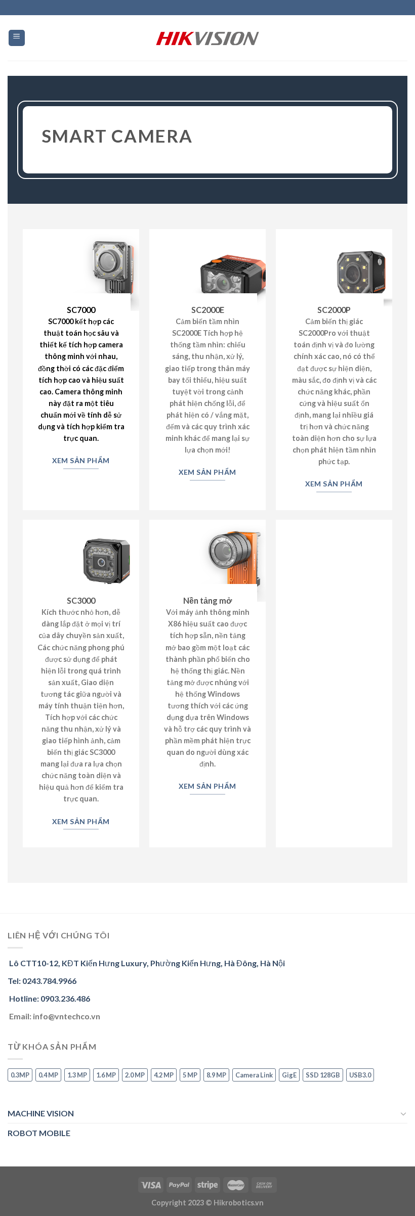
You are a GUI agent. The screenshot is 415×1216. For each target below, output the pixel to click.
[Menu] (17, 38)
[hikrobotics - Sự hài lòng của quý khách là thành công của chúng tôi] (207, 38)
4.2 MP (164, 1075)
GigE (289, 1075)
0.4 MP (48, 1075)
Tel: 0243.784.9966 (42, 980)
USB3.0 (360, 1075)
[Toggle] (403, 1113)
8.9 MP (216, 1075)
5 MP (190, 1075)
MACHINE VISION (41, 1113)
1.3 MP (77, 1075)
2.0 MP (135, 1075)
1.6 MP (106, 1075)
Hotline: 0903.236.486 (49, 998)
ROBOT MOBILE (39, 1133)
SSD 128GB (323, 1075)
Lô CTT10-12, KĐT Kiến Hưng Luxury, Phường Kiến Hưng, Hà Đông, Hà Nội (146, 963)
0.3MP (20, 1075)
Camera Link (254, 1075)
